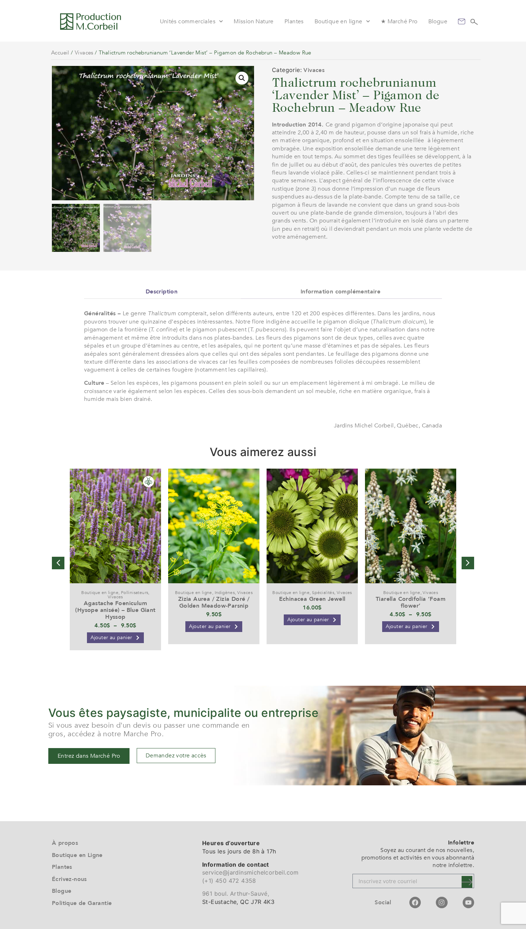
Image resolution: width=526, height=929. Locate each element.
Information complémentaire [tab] (340, 292)
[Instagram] (441, 902)
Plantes (294, 21)
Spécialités (323, 592)
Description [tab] (161, 292)
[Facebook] (415, 902)
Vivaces (84, 52)
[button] (241, 78)
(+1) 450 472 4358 (229, 880)
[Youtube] (468, 902)
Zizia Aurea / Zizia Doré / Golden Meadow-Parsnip (213, 602)
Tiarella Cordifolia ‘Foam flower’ (410, 602)
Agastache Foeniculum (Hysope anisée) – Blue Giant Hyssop (115, 610)
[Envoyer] (467, 882)
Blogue (437, 21)
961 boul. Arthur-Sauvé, (235, 893)
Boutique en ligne (338, 21)
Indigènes (225, 592)
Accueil (60, 52)
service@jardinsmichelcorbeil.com (250, 872)
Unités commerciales (188, 21)
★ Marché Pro (399, 21)
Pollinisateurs (134, 592)
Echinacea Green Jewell (312, 599)
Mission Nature (254, 21)
